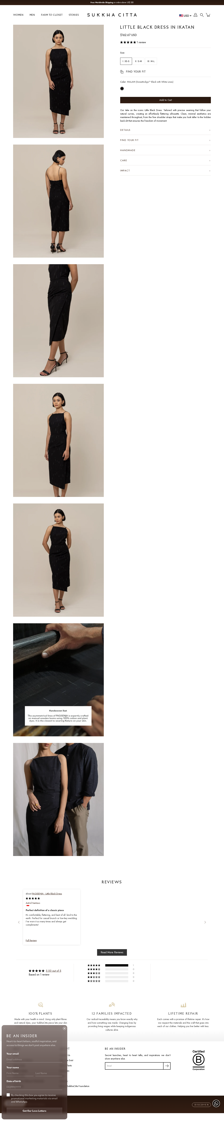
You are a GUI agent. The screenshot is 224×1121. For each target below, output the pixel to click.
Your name (13, 1067)
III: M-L (151, 61)
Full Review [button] (31, 940)
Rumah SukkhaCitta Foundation (74, 1086)
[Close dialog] (64, 1028)
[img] (33, 898)
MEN (32, 15)
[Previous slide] (18, 922)
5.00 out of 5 (53, 971)
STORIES (74, 15)
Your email (13, 1053)
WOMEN (18, 15)
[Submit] (167, 1066)
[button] (202, 15)
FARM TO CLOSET (52, 15)
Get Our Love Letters (34, 1110)
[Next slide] (205, 922)
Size (122, 52)
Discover (202, 1105)
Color (146, 81)
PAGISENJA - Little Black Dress (47, 893)
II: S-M (138, 61)
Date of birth (14, 1081)
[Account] (195, 15)
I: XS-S (126, 61)
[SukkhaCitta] (112, 15)
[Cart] (208, 15)
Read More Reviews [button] (112, 952)
